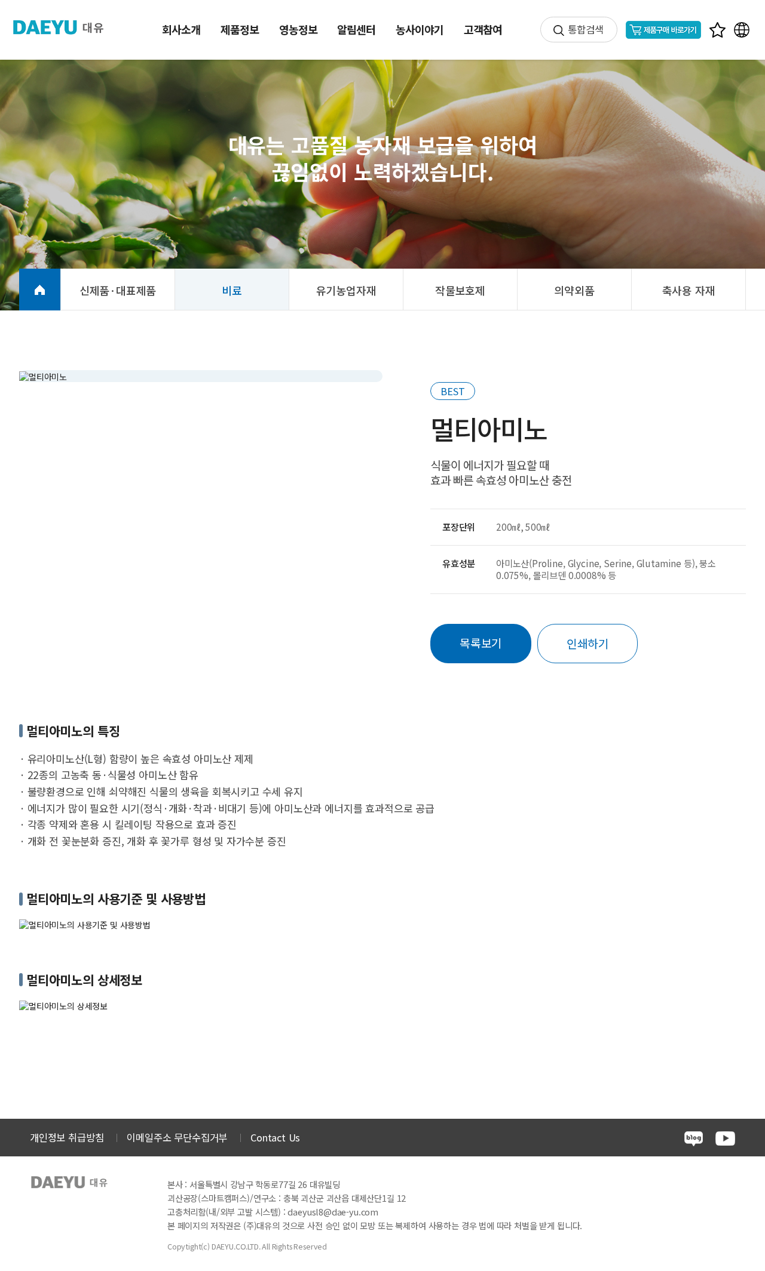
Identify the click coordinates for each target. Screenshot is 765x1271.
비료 (232, 290)
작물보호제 (460, 290)
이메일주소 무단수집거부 (177, 1137)
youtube (725, 1138)
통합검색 (585, 29)
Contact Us (275, 1137)
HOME (39, 289)
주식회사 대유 (66, 27)
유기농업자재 (346, 290)
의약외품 (574, 290)
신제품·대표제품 (118, 290)
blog (693, 1138)
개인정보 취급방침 (66, 1137)
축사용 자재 (688, 290)
